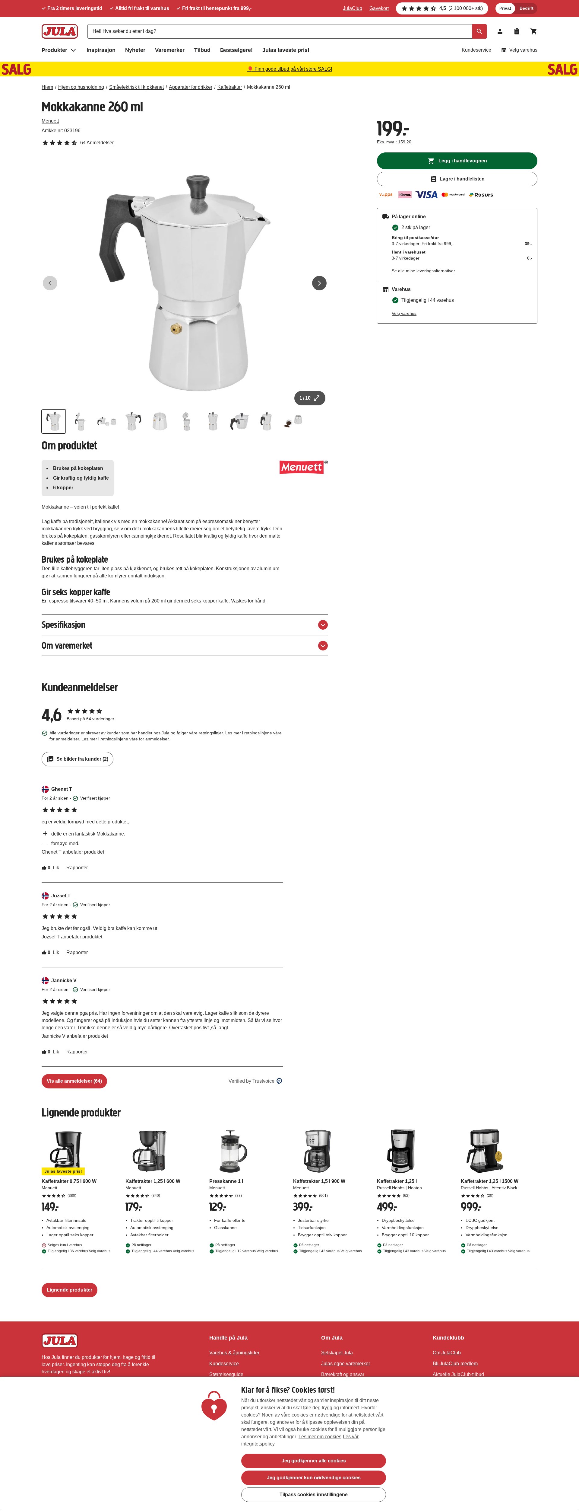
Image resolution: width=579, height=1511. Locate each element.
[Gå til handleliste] (517, 31)
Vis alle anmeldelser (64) (74, 1081)
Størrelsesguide (226, 1374)
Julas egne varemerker (345, 1363)
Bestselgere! (236, 50)
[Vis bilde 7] (213, 421)
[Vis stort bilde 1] (185, 283)
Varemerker (170, 50)
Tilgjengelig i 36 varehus (79, 1251)
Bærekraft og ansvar (342, 1374)
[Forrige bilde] (50, 283)
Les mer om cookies (320, 1436)
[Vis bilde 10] (292, 421)
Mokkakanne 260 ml (268, 87)
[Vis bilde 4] (133, 421)
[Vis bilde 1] (54, 421)
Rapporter (77, 867)
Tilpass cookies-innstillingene (314, 1494)
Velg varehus (523, 50)
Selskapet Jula (337, 1352)
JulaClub (352, 8)
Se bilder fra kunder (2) (82, 759)
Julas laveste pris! (285, 50)
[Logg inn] (500, 31)
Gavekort (379, 8)
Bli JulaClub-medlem (455, 1363)
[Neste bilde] (319, 283)
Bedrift (526, 8)
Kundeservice (476, 50)
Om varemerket (67, 645)
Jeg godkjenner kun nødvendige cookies (314, 1477)
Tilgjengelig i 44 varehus (162, 1251)
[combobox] (287, 31)
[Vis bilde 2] (80, 421)
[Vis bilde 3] (107, 421)
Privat (505, 8)
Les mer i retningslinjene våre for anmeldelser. (125, 738)
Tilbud (202, 50)
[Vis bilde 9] (266, 421)
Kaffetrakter (229, 87)
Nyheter (135, 50)
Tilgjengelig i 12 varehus (246, 1251)
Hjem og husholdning (81, 87)
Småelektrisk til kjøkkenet (136, 87)
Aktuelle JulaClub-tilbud (458, 1374)
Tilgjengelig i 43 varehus (330, 1251)
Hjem (47, 87)
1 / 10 (305, 398)
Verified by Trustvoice (251, 1081)
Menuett (50, 120)
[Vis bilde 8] (239, 421)
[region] (289, 1444)
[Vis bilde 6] (186, 421)
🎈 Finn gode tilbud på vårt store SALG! (289, 69)
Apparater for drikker (190, 87)
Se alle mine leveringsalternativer (423, 270)
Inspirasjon (101, 50)
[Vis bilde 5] (160, 421)
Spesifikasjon (63, 624)
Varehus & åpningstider (234, 1352)
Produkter (54, 50)
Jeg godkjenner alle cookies (314, 1460)
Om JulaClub (447, 1352)
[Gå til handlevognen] (534, 31)
